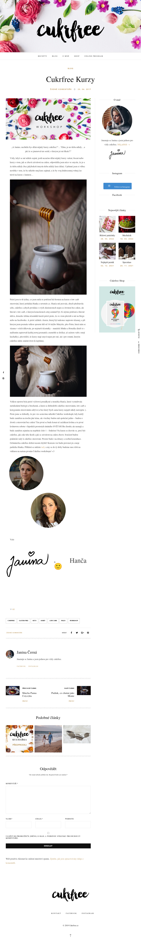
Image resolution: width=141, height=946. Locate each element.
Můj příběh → (123, 144)
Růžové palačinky (107, 235)
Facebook (21, 666)
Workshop (74, 621)
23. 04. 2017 (84, 89)
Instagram (33, 666)
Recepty (42, 56)
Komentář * (12, 784)
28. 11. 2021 (126, 266)
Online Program (93, 56)
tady (43, 447)
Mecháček (126, 235)
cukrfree (11, 621)
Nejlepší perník (107, 262)
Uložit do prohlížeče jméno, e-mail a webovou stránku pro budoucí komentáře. (43, 837)
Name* (9, 819)
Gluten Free (23, 621)
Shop (77, 56)
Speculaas (127, 262)
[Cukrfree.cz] (70, 30)
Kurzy (43, 621)
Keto (34, 621)
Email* (39, 819)
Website (69, 819)
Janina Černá (27, 652)
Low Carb (53, 621)
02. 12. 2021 (107, 266)
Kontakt (56, 913)
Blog (55, 56)
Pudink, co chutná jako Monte (62, 694)
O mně (66, 56)
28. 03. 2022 (107, 239)
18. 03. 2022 (126, 239)
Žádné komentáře (61, 89)
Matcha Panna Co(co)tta (29, 694)
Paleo (63, 621)
